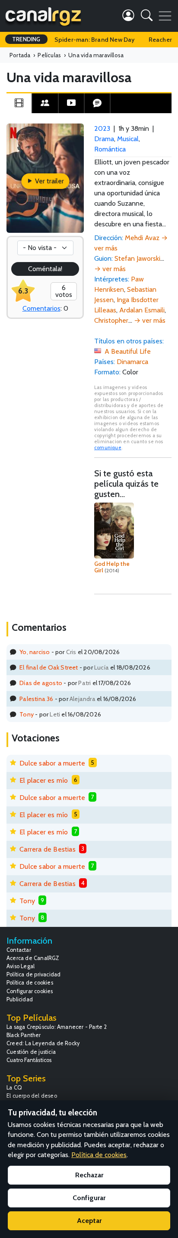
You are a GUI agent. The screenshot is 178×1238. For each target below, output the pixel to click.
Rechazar (89, 1175)
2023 (102, 128)
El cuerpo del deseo (31, 1096)
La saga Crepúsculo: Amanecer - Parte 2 (56, 1027)
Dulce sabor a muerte (52, 763)
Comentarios (41, 308)
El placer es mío (43, 780)
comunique (107, 448)
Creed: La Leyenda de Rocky (42, 1043)
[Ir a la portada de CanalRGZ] (43, 15)
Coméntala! (45, 269)
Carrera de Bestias (47, 849)
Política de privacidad (33, 974)
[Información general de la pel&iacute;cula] (19, 103)
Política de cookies (29, 982)
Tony (26, 714)
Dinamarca (132, 362)
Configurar (89, 1198)
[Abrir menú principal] (165, 16)
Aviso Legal (20, 966)
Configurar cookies (29, 991)
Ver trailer (48, 181)
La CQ (14, 1087)
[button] (147, 17)
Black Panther (23, 1035)
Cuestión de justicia (31, 1052)
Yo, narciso (34, 652)
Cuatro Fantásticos (29, 1060)
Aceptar (89, 1220)
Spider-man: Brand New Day (94, 39)
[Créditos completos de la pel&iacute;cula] (44, 103)
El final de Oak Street (48, 667)
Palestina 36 (36, 699)
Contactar (18, 950)
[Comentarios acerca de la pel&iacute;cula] (97, 103)
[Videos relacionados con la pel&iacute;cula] (71, 103)
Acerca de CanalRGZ (33, 958)
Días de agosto (40, 683)
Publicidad (19, 999)
